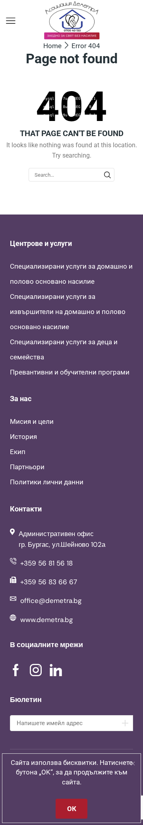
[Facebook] (16, 670)
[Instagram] (36, 670)
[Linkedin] (56, 670)
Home (52, 46)
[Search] (107, 174)
